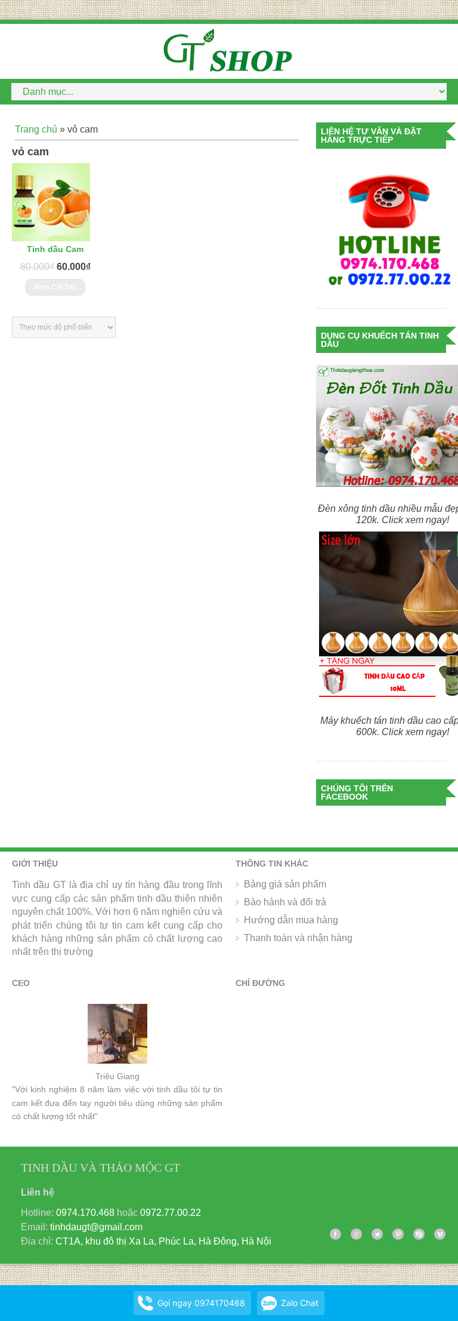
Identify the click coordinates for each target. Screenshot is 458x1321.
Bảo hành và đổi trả (285, 902)
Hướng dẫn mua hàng (291, 920)
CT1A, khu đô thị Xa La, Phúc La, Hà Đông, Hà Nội (163, 1241)
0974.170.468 (85, 1213)
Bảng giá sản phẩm (285, 884)
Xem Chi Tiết (55, 287)
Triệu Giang (117, 1076)
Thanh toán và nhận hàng (298, 938)
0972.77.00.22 (170, 1213)
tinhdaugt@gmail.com (96, 1227)
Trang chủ (36, 129)
